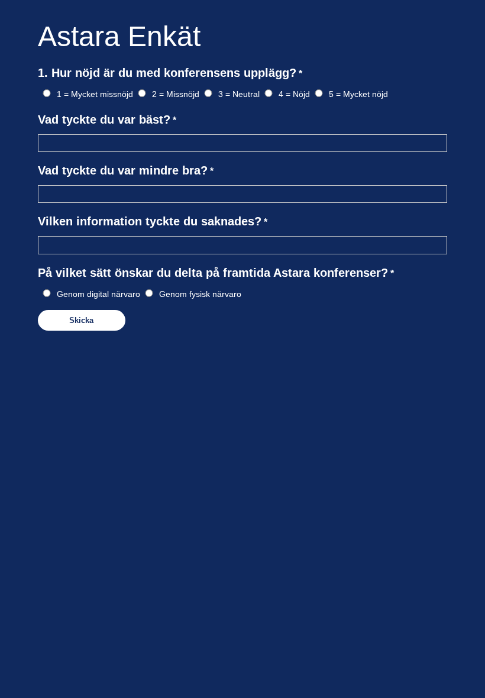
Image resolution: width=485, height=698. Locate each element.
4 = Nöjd (294, 94)
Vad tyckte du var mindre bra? (123, 170)
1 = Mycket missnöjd (95, 94)
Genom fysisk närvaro (200, 294)
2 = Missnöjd (175, 94)
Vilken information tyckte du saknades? (149, 221)
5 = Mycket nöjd (358, 94)
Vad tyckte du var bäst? (104, 119)
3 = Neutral (239, 94)
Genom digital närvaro (98, 294)
